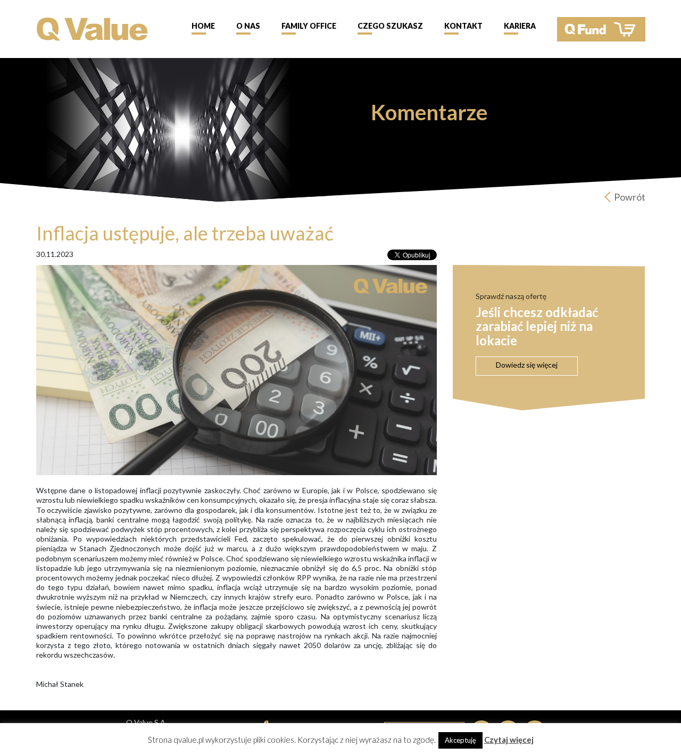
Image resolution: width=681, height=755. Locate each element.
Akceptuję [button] (460, 740)
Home (203, 25)
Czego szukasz (390, 25)
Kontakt (463, 25)
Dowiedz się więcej (527, 364)
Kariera (520, 25)
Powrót (629, 197)
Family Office (308, 25)
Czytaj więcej (509, 739)
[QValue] (92, 27)
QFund (601, 29)
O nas (248, 25)
